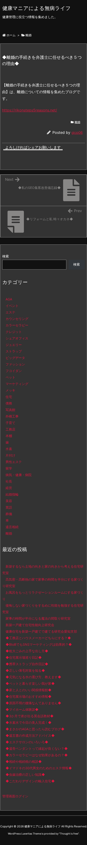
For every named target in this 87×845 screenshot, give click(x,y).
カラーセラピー (17, 325)
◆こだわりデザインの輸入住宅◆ (30, 781)
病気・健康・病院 (19, 475)
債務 (9, 403)
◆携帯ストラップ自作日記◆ (27, 664)
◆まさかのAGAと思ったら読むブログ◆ (35, 729)
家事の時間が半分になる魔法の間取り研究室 (38, 618)
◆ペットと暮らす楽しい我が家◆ (30, 683)
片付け (10, 455)
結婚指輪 (12, 494)
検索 (5, 256)
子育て (10, 423)
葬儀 (9, 514)
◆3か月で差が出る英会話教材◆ (30, 716)
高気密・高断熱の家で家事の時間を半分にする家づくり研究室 (43, 582)
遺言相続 (12, 527)
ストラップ (14, 351)
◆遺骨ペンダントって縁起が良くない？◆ (37, 748)
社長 (9, 481)
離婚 (29, 35)
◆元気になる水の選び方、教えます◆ (33, 677)
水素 (9, 449)
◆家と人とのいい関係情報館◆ (29, 690)
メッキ (10, 390)
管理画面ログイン (15, 796)
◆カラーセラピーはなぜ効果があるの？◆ (37, 755)
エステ (10, 312)
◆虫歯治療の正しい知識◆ (25, 774)
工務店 (10, 429)
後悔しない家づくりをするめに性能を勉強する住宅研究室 (43, 608)
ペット (10, 377)
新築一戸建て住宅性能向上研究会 (30, 625)
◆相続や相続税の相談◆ (24, 761)
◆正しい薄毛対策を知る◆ (25, 670)
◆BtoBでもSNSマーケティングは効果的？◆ (39, 644)
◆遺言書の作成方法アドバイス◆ (30, 735)
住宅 (9, 397)
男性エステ (14, 462)
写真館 (10, 410)
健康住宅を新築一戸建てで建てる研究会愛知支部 (41, 631)
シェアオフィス (17, 338)
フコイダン (14, 371)
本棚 (9, 436)
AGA (9, 299)
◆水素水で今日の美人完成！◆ (29, 722)
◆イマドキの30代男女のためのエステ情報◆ (39, 768)
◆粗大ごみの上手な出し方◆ (27, 651)
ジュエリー (14, 345)
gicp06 (77, 132)
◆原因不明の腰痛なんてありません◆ (33, 703)
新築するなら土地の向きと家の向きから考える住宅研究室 (43, 569)
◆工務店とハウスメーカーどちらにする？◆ (38, 638)
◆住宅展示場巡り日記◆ (24, 657)
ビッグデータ (15, 358)
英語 (9, 507)
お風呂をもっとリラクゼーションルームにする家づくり (43, 595)
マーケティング (17, 384)
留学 (9, 468)
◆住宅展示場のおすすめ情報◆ (29, 696)
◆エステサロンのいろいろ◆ (27, 742)
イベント (12, 306)
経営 (9, 488)
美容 (9, 501)
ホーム (11, 35)
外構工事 (12, 416)
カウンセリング (17, 319)
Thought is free (69, 833)
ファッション (15, 364)
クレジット (14, 332)
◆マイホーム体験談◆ (22, 709)
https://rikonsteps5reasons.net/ (29, 110)
